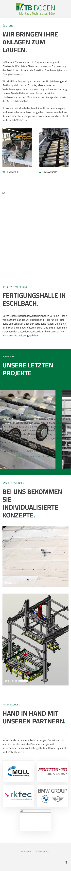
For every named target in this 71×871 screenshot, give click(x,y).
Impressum (49, 456)
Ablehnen (32, 450)
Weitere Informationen (28, 456)
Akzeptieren (11, 450)
